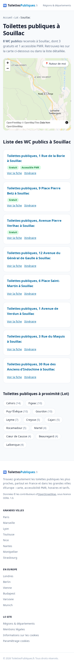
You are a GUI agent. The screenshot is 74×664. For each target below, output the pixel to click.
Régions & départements (57, 5)
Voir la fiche (14, 173)
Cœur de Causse (18, 436)
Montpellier (10, 552)
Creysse (33, 420)
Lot (16, 17)
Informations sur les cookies (21, 635)
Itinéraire (30, 173)
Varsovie (8, 599)
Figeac (35, 403)
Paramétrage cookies (16, 641)
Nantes (7, 546)
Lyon (6, 528)
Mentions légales (14, 629)
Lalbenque (15, 444)
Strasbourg (10, 557)
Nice (6, 540)
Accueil (7, 17)
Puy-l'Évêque (17, 411)
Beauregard (48, 436)
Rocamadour (16, 428)
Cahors (13, 403)
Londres (8, 576)
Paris (6, 517)
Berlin (7, 582)
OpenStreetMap (14, 126)
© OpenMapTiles (30, 122)
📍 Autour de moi (55, 63)
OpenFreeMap (13, 122)
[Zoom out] (7, 68)
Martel (40, 428)
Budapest (9, 593)
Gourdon (44, 411)
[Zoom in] (7, 63)
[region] (37, 94)
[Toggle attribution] (67, 122)
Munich (8, 605)
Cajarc (54, 420)
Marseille (9, 523)
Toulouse (8, 534)
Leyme (12, 420)
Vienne (7, 588)
